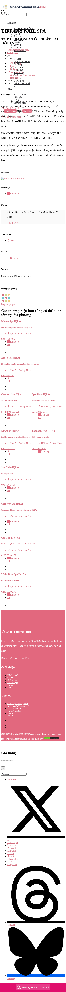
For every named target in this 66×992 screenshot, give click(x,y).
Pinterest (11, 848)
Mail (9, 861)
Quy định (52, 734)
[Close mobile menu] (2, 17)
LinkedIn (11, 850)
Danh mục (12, 22)
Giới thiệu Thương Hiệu (17, 703)
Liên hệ (10, 687)
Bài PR (10, 716)
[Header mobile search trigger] (2, 119)
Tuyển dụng (12, 682)
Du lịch (17, 47)
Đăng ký (27, 111)
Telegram (11, 845)
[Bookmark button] (8, 352)
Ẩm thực (18, 36)
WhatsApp (12, 842)
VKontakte (12, 859)
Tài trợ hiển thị (14, 711)
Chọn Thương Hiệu (37, 734)
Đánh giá (12, 52)
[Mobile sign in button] (2, 114)
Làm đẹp (18, 34)
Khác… (17, 86)
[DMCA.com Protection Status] (51, 739)
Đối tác (10, 678)
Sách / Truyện (20, 94)
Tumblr (10, 853)
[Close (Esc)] (2, 760)
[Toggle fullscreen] (8, 760)
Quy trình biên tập (14, 739)
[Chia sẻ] (5, 760)
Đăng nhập (10, 111)
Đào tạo (17, 42)
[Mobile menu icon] (33, 2)
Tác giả (10, 685)
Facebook (12, 779)
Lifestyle (18, 97)
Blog (9, 89)
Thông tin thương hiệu (18, 49)
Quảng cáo (12, 680)
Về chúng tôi (13, 675)
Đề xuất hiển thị (14, 708)
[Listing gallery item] (14, 178)
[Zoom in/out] (11, 760)
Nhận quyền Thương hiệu (18, 706)
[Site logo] (24, 8)
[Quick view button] (8, 349)
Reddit (10, 856)
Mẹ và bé (18, 45)
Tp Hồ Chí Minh (22, 61)
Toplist (10, 713)
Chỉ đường (12, 223)
